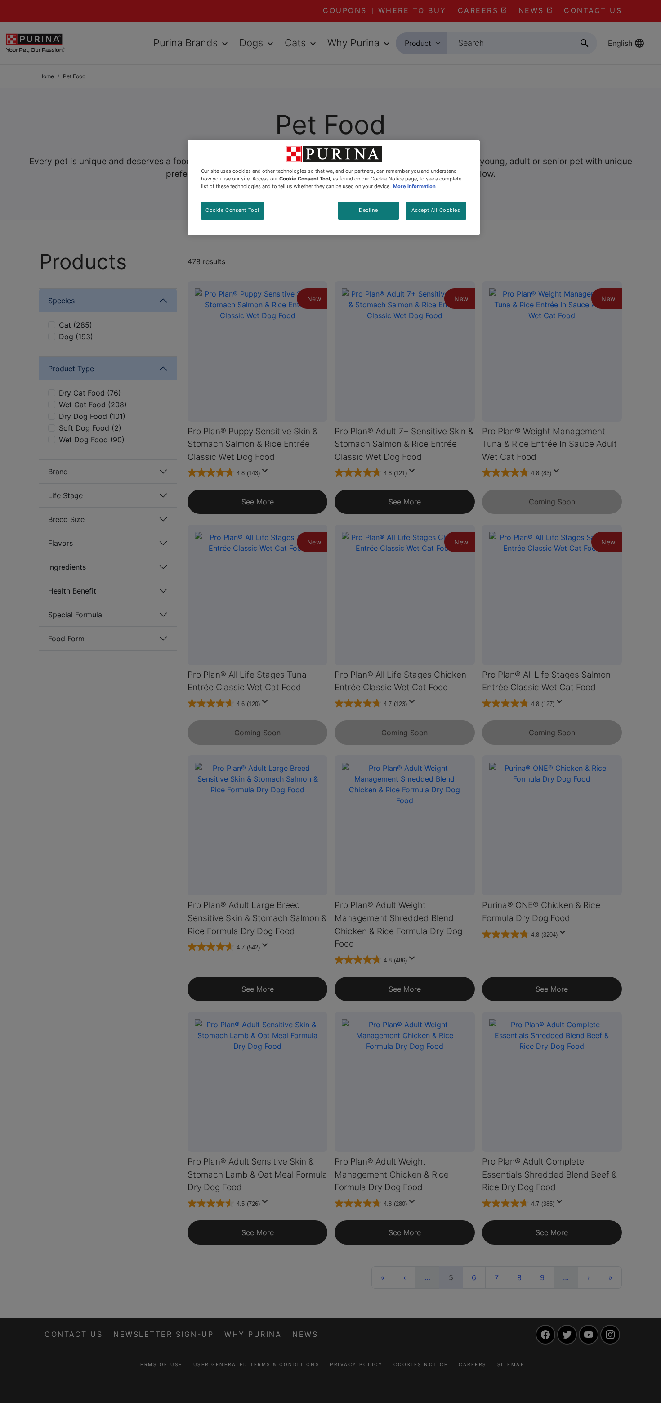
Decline (368, 210)
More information (414, 186)
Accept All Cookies (435, 210)
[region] (334, 187)
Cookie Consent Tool (232, 210)
